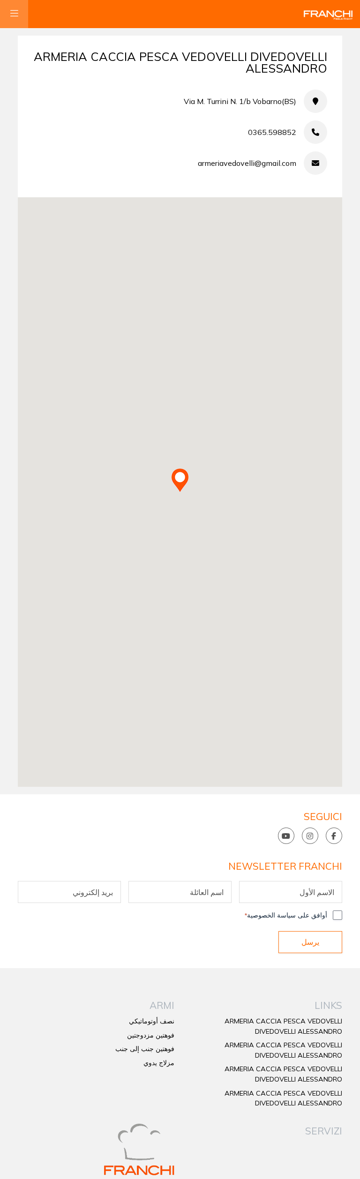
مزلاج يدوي (158, 1063)
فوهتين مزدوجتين (150, 1035)
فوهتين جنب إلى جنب (144, 1049)
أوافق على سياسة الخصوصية (286, 915)
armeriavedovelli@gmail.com (247, 163)
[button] (180, 480)
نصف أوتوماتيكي (151, 1021)
